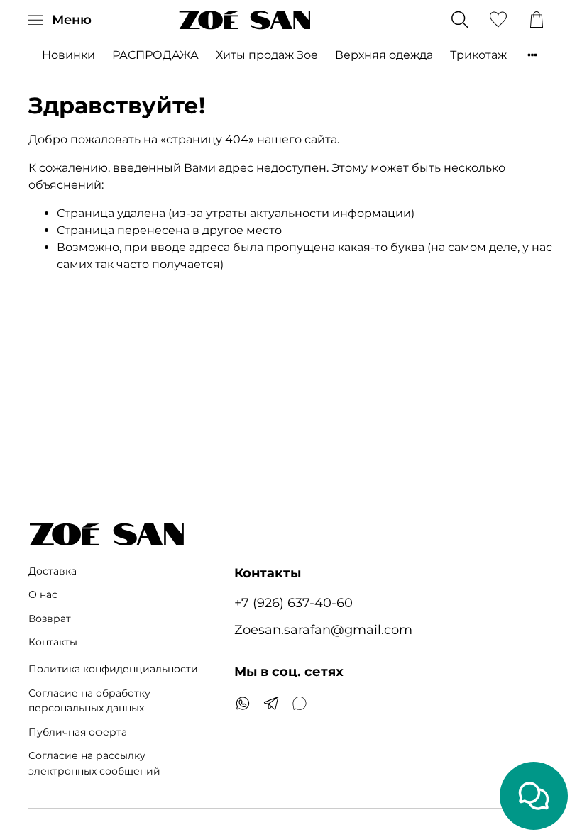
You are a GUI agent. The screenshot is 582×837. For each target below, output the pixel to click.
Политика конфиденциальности (113, 669)
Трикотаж (478, 55)
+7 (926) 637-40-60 (293, 602)
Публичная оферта (77, 732)
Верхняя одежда (384, 55)
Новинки (68, 55)
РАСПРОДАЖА (155, 55)
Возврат (49, 618)
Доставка (52, 571)
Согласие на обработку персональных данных (89, 701)
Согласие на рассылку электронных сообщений (94, 763)
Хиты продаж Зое (267, 55)
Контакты (52, 642)
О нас (42, 594)
